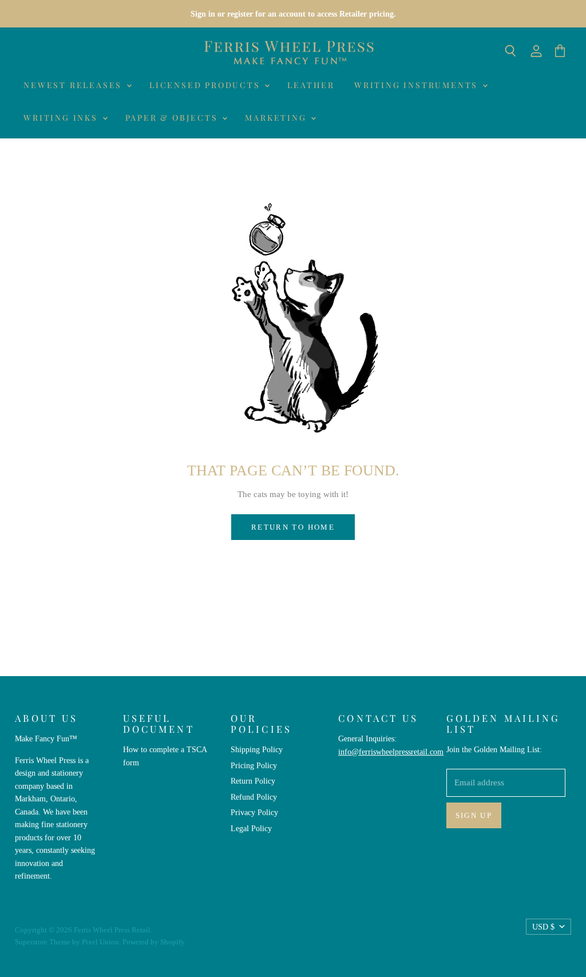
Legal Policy (251, 828)
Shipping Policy (257, 749)
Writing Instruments (417, 85)
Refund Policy (254, 796)
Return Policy (253, 780)
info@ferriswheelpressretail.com (391, 751)
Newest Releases (74, 85)
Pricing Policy (254, 765)
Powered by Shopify (153, 942)
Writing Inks (62, 117)
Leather (311, 85)
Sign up (474, 815)
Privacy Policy (254, 812)
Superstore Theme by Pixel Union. (68, 942)
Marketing (277, 117)
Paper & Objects (173, 117)
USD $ (543, 926)
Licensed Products (206, 85)
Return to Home (293, 527)
